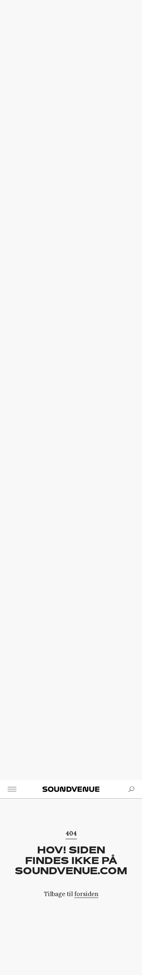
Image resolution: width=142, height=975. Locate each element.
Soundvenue (70, 789)
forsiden (86, 894)
